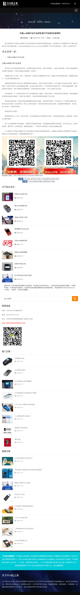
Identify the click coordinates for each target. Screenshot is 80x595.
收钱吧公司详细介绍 (21, 428)
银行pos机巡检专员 (21, 206)
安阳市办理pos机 (20, 264)
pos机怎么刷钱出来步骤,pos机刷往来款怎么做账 (41, 181)
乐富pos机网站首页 (21, 240)
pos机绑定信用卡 (20, 370)
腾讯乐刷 (17, 439)
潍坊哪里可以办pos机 (22, 229)
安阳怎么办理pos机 (21, 194)
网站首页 (40, 22)
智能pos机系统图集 (21, 252)
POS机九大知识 (20, 494)
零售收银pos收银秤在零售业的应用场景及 (28, 470)
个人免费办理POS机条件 (23, 416)
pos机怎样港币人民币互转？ (24, 458)
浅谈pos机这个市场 (21, 217)
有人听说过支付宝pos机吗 (23, 275)
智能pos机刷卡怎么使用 (22, 483)
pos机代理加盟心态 (21, 540)
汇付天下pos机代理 (21, 518)
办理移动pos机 (19, 358)
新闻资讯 (47, 22)
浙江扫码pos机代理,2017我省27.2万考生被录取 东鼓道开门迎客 (41, 179)
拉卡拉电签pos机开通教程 (23, 381)
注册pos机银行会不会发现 (15, 57)
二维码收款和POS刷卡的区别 (24, 529)
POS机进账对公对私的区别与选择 (25, 393)
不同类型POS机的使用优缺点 (24, 506)
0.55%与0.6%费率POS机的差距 (25, 404)
